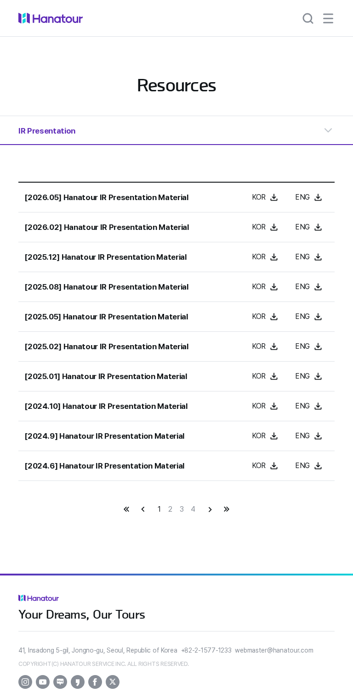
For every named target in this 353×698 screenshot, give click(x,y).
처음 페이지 (126, 509)
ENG (302, 197)
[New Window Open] (25, 682)
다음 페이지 (210, 509)
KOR (259, 197)
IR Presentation (46, 130)
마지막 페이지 (226, 509)
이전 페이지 (142, 509)
